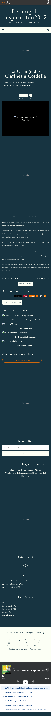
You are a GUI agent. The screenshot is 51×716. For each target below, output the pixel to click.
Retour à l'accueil (25, 284)
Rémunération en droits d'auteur (22, 646)
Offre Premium (38, 646)
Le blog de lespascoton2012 (25, 14)
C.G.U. (9, 646)
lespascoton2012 (27, 473)
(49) (9, 609)
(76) (9, 606)
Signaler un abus (43, 643)
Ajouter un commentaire (22, 360)
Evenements (25, 91)
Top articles (26, 643)
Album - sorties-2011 (11, 587)
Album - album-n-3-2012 (12, 584)
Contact (34, 643)
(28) (7, 612)
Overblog (40, 633)
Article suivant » (42, 278)
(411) (8, 603)
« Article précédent (10, 278)
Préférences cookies (35, 649)
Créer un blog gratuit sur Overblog (10, 643)
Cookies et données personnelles (18, 649)
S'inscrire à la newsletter (12, 302)
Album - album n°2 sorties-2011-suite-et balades (22, 581)
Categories (31, 82)
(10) (8, 615)
